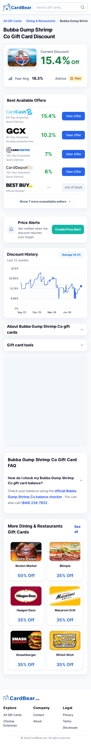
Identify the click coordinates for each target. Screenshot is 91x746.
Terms (67, 721)
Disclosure (70, 727)
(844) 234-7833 (34, 503)
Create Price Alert (68, 229)
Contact (38, 715)
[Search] (82, 7)
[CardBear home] (17, 7)
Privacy (68, 715)
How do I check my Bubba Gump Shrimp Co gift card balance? (41, 480)
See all (77, 529)
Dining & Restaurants (40, 21)
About (37, 721)
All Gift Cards (12, 21)
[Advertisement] (45, 401)
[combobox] (60, 7)
